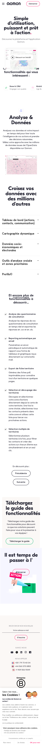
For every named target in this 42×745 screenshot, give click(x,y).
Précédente (21, 473)
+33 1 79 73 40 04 (22, 662)
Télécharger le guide (19, 541)
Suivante (21, 482)
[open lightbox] (21, 57)
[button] (21, 222)
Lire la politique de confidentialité (12, 723)
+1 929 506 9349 (23, 670)
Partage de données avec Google (15, 730)
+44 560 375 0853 (23, 666)
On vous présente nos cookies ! (14, 733)
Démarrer (33, 3)
